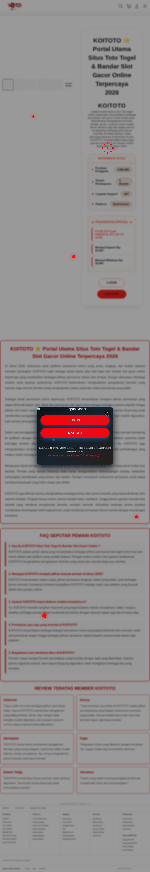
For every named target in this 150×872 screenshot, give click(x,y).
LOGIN (75, 420)
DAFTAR (75, 432)
